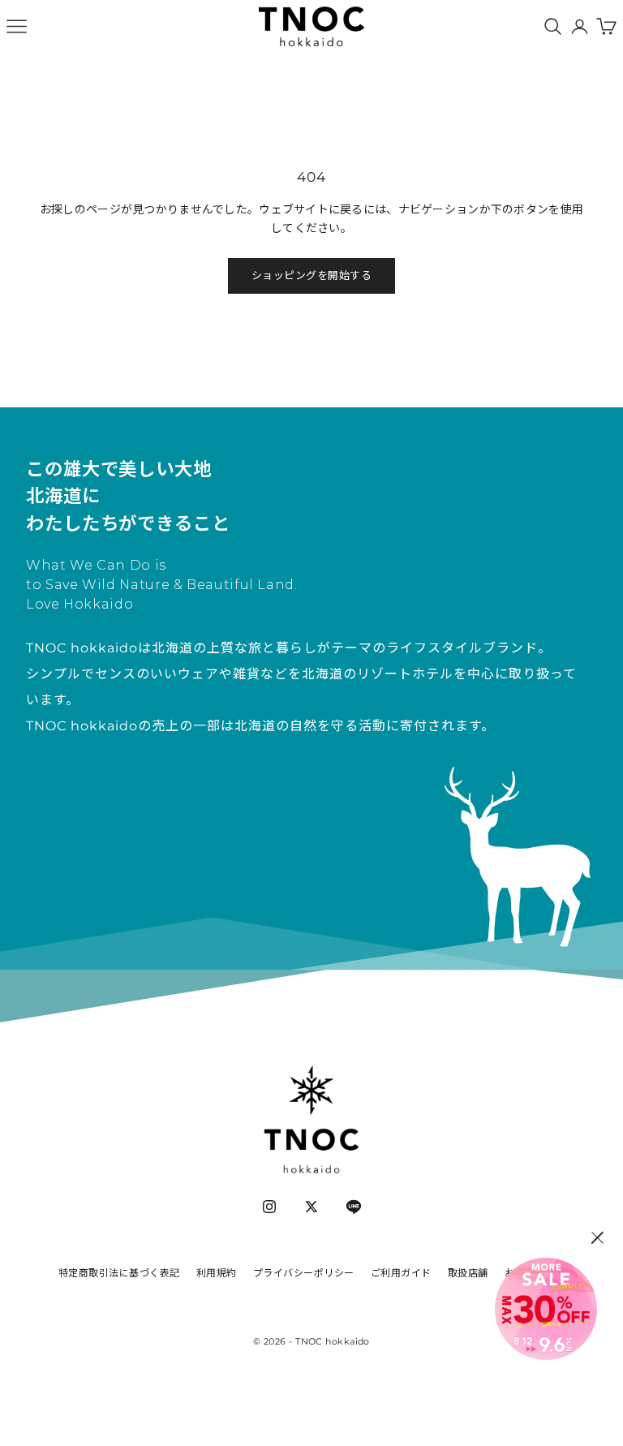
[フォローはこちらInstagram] (269, 1207)
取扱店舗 (468, 1273)
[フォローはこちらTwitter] (311, 1207)
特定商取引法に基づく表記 (119, 1273)
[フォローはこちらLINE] (354, 1207)
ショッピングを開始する (311, 275)
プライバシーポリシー (303, 1273)
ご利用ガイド (401, 1273)
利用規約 (216, 1273)
